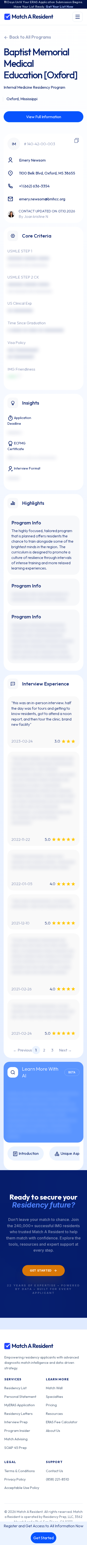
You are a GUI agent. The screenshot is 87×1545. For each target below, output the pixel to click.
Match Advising (16, 1439)
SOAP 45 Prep (15, 1447)
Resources (54, 1413)
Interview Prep (16, 1422)
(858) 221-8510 (57, 1479)
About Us (53, 1430)
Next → (65, 1050)
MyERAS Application (19, 1405)
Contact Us (54, 1471)
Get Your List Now (59, 6)
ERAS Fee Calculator (62, 1422)
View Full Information (43, 116)
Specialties (54, 1396)
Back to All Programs (29, 37)
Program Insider (17, 1430)
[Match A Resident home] (28, 17)
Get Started (43, 1537)
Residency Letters (18, 1413)
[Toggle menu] (77, 17)
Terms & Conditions (19, 1471)
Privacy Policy (15, 1479)
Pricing (51, 1405)
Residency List (15, 1388)
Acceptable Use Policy (21, 1487)
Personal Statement (20, 1396)
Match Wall (54, 1388)
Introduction (28, 1153)
